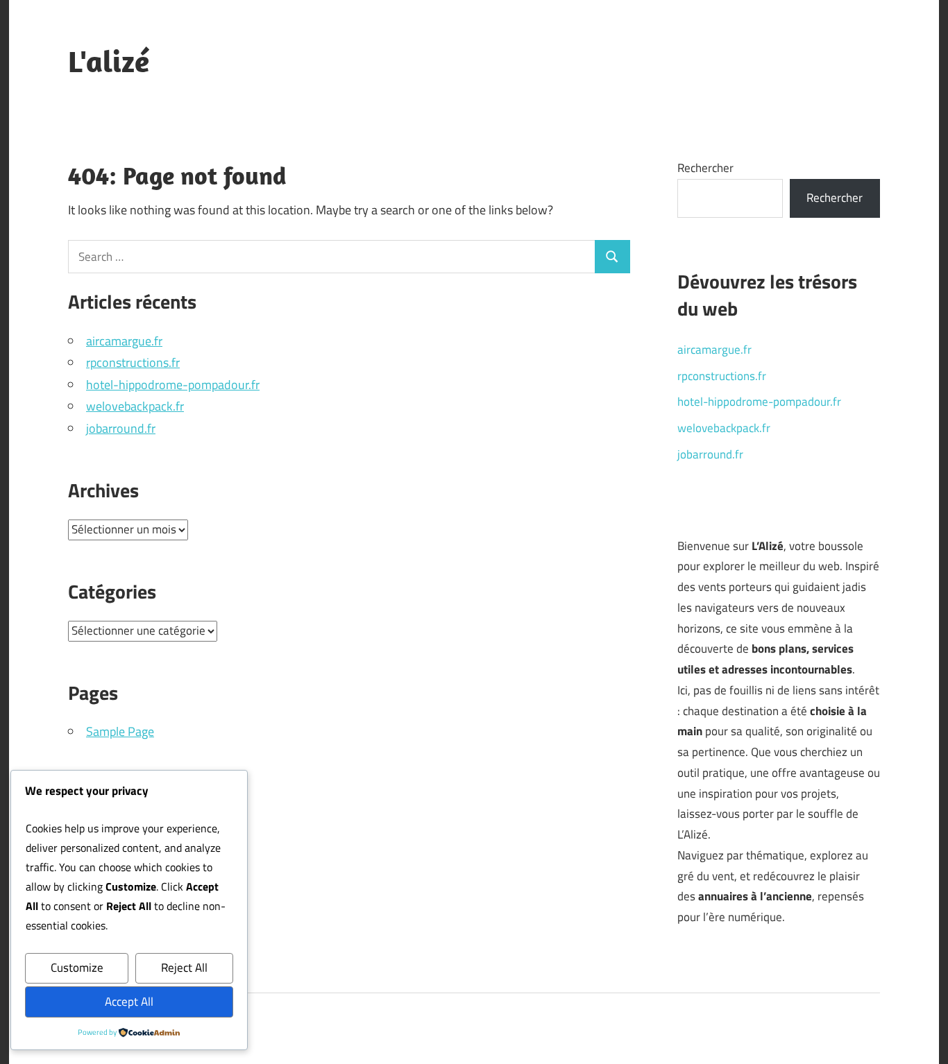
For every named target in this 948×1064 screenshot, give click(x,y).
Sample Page (120, 731)
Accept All (129, 1002)
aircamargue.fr (124, 341)
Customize (77, 968)
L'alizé (108, 61)
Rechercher (705, 168)
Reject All (184, 968)
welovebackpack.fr (135, 406)
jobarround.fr (120, 428)
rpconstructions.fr (133, 362)
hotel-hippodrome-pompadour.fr (173, 384)
